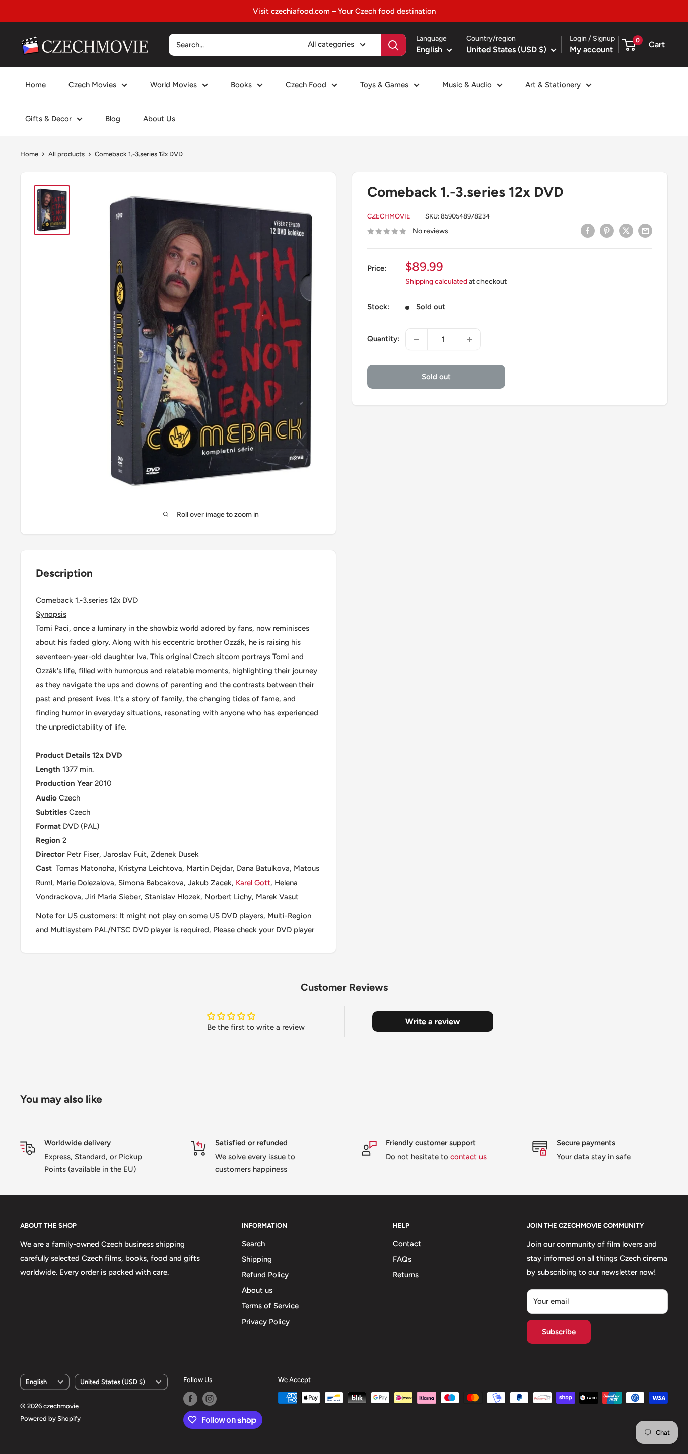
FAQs (402, 1259)
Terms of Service (270, 1306)
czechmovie (388, 217)
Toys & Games (384, 84)
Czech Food (306, 84)
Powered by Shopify (50, 1418)
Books (241, 84)
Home (35, 84)
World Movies (173, 84)
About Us (159, 118)
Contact (407, 1243)
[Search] (393, 45)
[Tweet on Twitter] (626, 230)
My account (591, 49)
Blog (112, 118)
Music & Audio (467, 84)
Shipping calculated (436, 282)
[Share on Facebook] (588, 230)
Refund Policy (265, 1274)
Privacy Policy (266, 1321)
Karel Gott (253, 882)
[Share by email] (645, 230)
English (36, 1382)
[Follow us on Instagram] (209, 1399)
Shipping (257, 1259)
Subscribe (559, 1331)
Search (253, 1243)
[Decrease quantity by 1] (416, 339)
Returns (406, 1274)
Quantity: (383, 339)
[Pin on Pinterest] (607, 230)
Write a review (432, 1021)
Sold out (436, 376)
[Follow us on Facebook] (190, 1399)
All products (66, 154)
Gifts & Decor (48, 118)
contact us (468, 1156)
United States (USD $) (112, 1382)
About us (257, 1290)
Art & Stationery (553, 84)
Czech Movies (92, 84)
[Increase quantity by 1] (469, 339)
